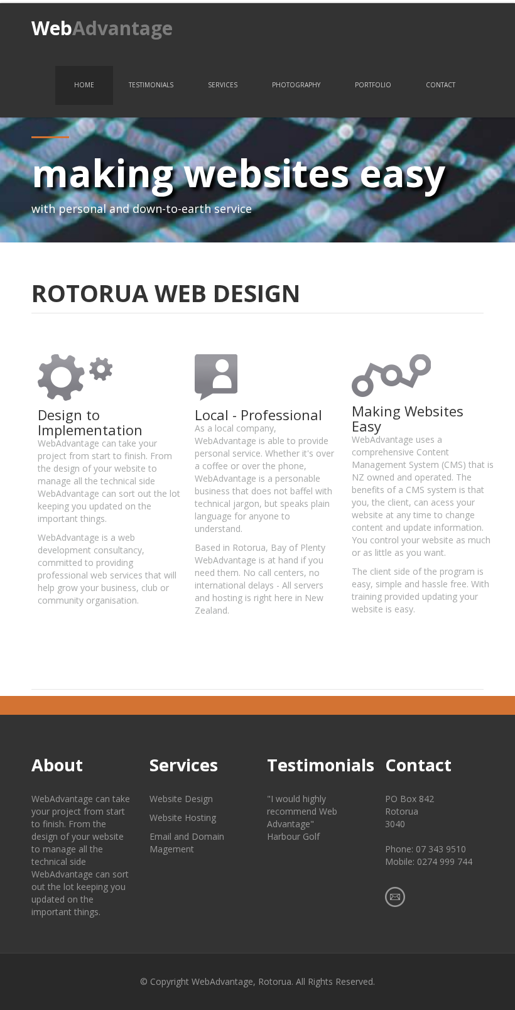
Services (222, 84)
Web (102, 28)
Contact (440, 84)
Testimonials (151, 84)
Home (84, 84)
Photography (296, 84)
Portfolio (373, 84)
